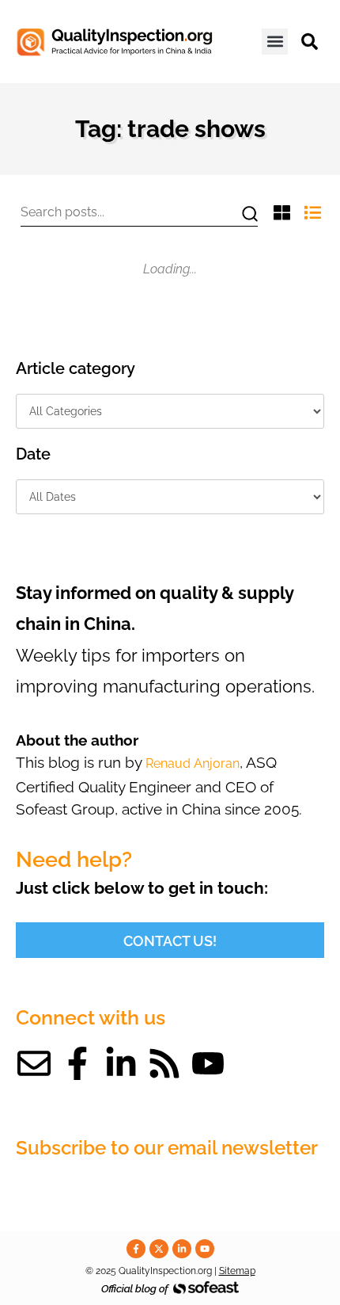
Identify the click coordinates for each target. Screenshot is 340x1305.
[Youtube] (208, 1063)
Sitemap (237, 1270)
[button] (275, 42)
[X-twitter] (158, 1248)
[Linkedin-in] (121, 1063)
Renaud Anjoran (192, 763)
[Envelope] (34, 1063)
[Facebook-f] (77, 1063)
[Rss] (164, 1063)
